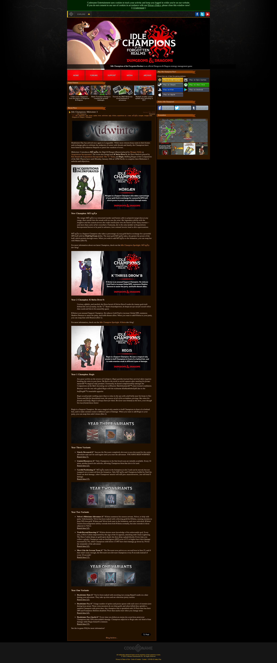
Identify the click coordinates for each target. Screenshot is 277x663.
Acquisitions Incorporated (81, 154)
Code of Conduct (136, 659)
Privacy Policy (154, 5)
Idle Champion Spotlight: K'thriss (113, 322)
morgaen (140, 115)
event (99, 115)
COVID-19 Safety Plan (154, 659)
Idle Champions (81, 114)
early (87, 115)
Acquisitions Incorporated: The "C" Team (99, 157)
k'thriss (114, 115)
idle (76, 115)
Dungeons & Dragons (78, 117)
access (90, 115)
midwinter (105, 115)
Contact (144, 659)
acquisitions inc (121, 115)
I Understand (138, 8)
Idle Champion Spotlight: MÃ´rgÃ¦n (135, 245)
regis (110, 115)
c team (129, 115)
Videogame (88, 117)
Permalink (152, 114)
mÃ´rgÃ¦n (135, 115)
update (95, 115)
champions (81, 115)
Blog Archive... (112, 638)
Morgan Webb (135, 152)
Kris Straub (75, 157)
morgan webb (148, 115)
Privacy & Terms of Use (123, 659)
